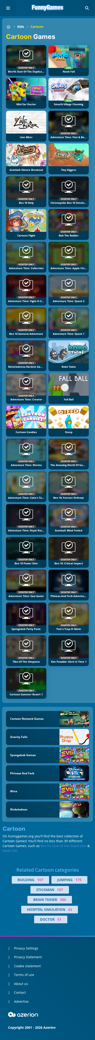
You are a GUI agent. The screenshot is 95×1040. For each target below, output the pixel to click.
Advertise (21, 1001)
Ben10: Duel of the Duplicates (63, 846)
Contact (20, 992)
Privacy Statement (28, 957)
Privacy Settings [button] (26, 948)
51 (59, 919)
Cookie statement (27, 966)
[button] (87, 8)
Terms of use (24, 975)
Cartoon (36, 26)
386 (63, 899)
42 (70, 909)
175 (78, 879)
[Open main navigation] (8, 8)
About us (21, 984)
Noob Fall (10, 850)
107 (40, 879)
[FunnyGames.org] (8, 26)
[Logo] (47, 8)
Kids (20, 26)
